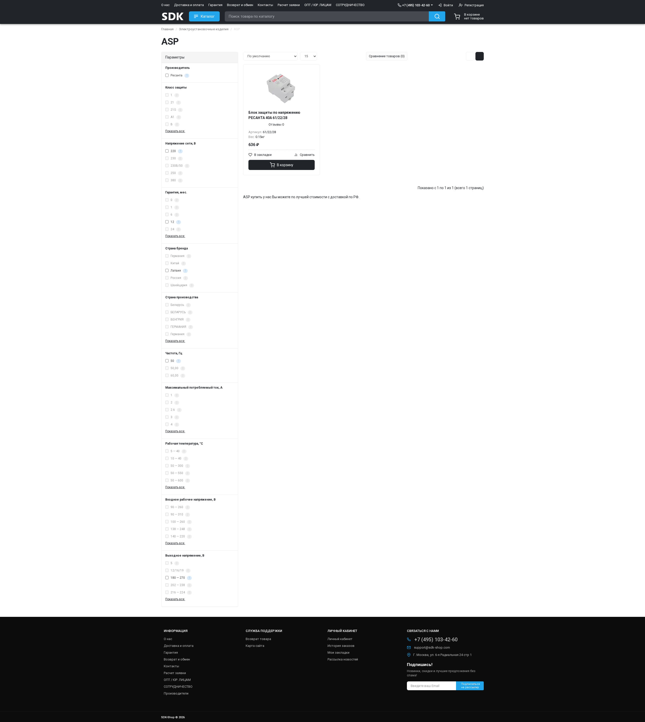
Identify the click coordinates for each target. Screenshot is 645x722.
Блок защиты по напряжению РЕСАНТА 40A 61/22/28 (274, 115)
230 (175, 158)
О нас (165, 5)
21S (175, 109)
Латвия (178, 270)
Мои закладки (338, 652)
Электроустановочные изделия (204, 29)
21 (174, 102)
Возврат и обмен (240, 5)
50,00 (176, 368)
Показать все (175, 131)
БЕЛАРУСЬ (180, 312)
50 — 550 (179, 473)
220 (175, 151)
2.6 (175, 410)
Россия (178, 278)
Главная (167, 29)
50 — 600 (179, 480)
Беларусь (179, 305)
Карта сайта (255, 646)
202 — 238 (180, 585)
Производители (176, 693)
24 (174, 229)
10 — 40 (178, 458)
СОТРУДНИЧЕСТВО (350, 5)
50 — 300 (179, 466)
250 (175, 173)
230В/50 (179, 165)
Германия (179, 256)
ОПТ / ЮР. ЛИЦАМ (317, 5)
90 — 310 (179, 514)
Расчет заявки (289, 5)
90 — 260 (179, 507)
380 (175, 180)
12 (174, 222)
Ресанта (178, 75)
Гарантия (215, 5)
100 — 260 (180, 522)
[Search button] (437, 16)
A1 (174, 117)
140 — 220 (180, 536)
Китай (177, 263)
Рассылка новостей (343, 659)
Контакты (265, 5)
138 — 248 (180, 529)
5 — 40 (177, 451)
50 (174, 361)
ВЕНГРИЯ (179, 319)
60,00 (176, 375)
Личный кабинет (340, 639)
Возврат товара (258, 639)
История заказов (341, 646)
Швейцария (181, 285)
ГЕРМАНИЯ (180, 327)
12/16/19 (179, 570)
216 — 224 (180, 592)
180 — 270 (180, 578)
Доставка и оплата (189, 5)
